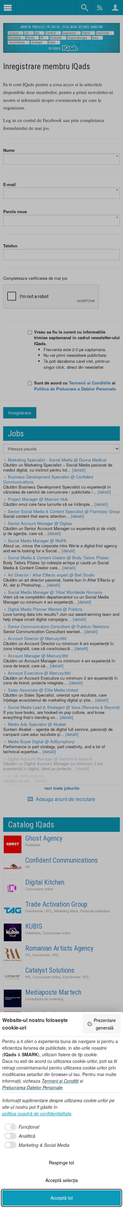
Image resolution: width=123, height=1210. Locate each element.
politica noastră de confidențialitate (36, 1113)
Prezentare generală (105, 1024)
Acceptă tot (61, 1198)
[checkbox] (20, 1127)
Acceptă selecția (61, 1180)
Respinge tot (61, 1162)
